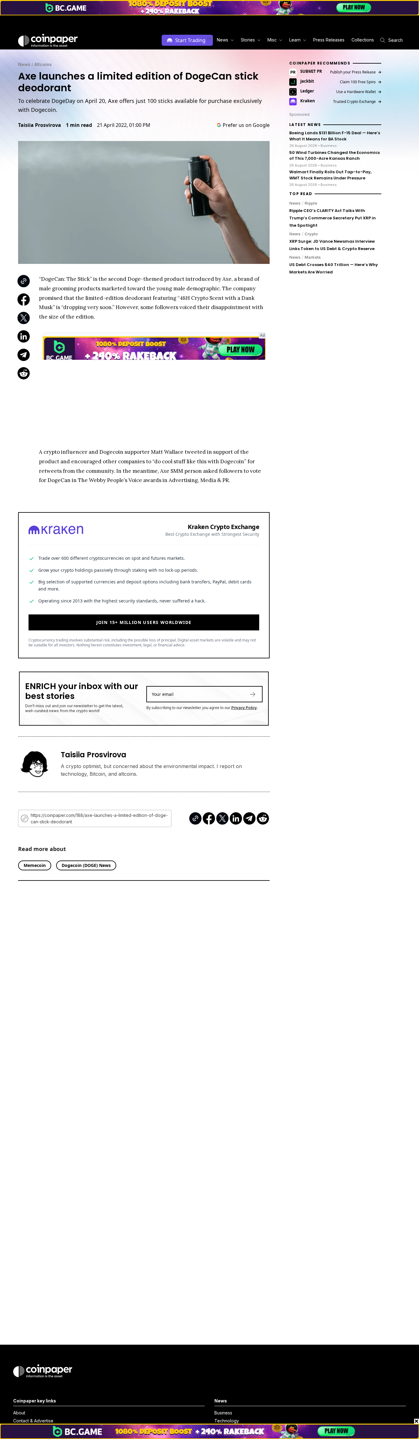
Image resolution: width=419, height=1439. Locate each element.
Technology (226, 1420)
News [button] (222, 39)
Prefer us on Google (246, 125)
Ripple (311, 202)
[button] (328, 40)
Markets (313, 256)
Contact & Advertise (33, 1420)
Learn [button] (295, 39)
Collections (363, 39)
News (24, 64)
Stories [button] (248, 39)
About (19, 1412)
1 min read (79, 125)
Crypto (311, 233)
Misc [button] (272, 39)
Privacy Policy (244, 707)
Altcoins (43, 64)
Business (223, 1412)
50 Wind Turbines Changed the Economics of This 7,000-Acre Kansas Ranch (334, 155)
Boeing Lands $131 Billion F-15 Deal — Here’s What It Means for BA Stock (334, 136)
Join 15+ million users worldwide (144, 622)
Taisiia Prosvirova (39, 125)
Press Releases (328, 39)
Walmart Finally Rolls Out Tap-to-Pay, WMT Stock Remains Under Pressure (330, 175)
